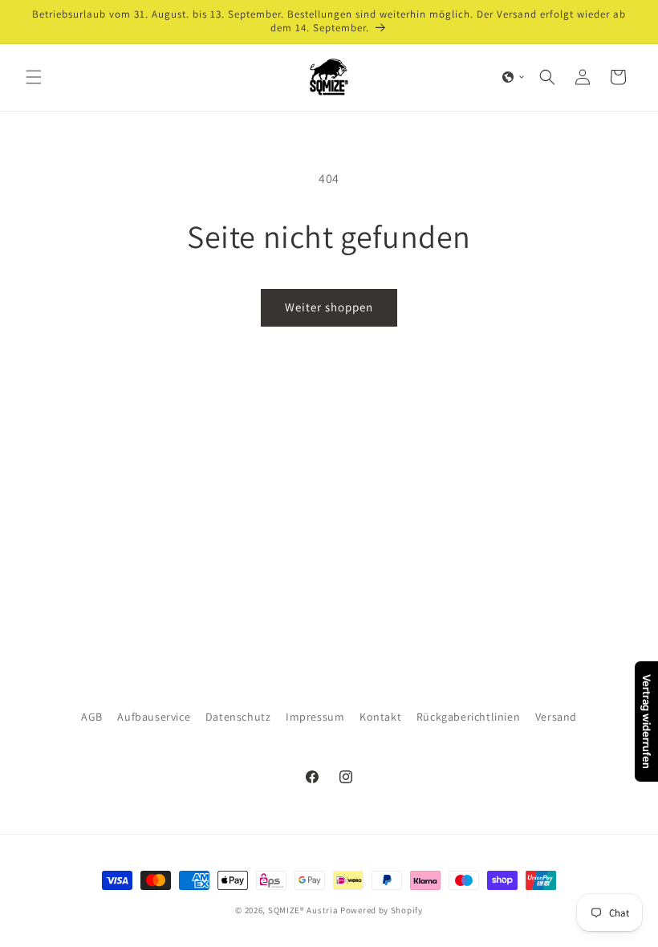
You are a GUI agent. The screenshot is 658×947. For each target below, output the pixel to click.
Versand (556, 716)
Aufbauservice (153, 716)
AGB (92, 716)
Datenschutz (238, 716)
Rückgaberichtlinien (468, 716)
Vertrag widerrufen (646, 721)
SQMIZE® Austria (303, 910)
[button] (33, 77)
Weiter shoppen (329, 307)
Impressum (315, 716)
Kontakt (380, 716)
